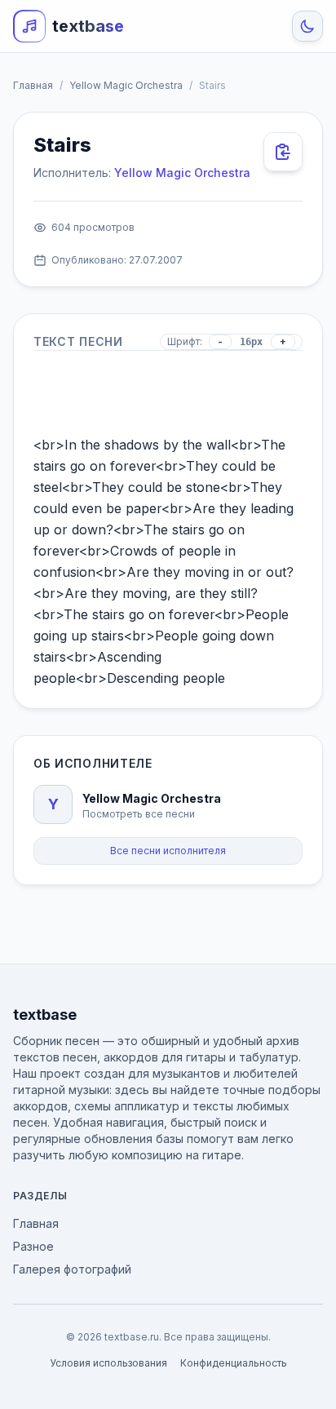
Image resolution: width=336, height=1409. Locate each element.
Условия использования (108, 1363)
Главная (33, 85)
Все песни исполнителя (168, 850)
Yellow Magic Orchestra (126, 85)
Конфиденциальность (233, 1363)
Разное (33, 1246)
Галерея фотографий (72, 1269)
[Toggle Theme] (307, 26)
